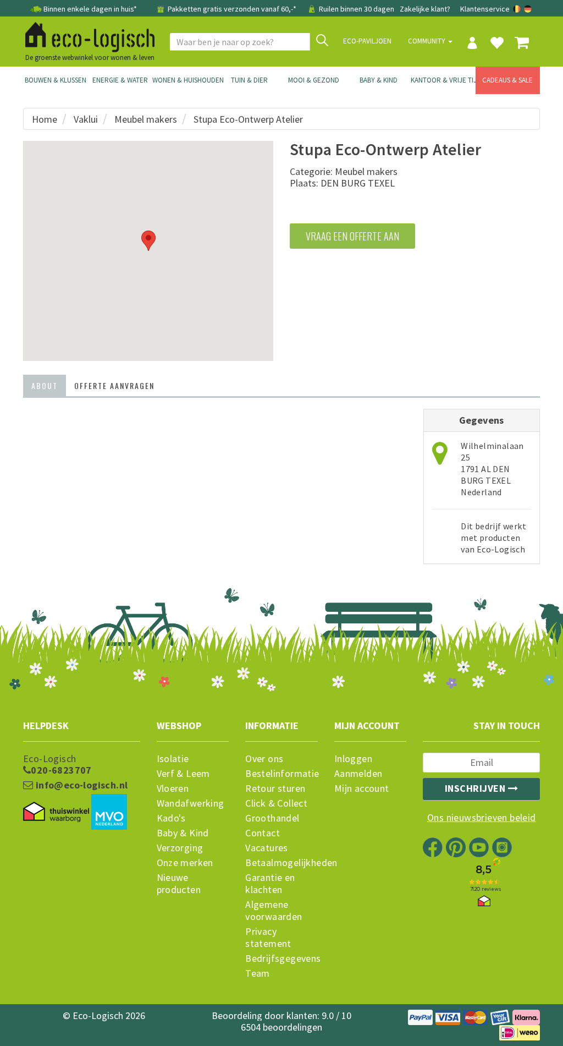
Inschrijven (476, 788)
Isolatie (173, 759)
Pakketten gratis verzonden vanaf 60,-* (232, 9)
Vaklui (86, 119)
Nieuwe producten (179, 884)
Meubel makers (145, 119)
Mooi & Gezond (313, 80)
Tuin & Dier (249, 80)
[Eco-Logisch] (85, 35)
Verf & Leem (183, 774)
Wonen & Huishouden (184, 80)
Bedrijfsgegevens (281, 958)
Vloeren (173, 788)
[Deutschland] (528, 9)
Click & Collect (276, 803)
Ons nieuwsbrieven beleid (481, 818)
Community (427, 41)
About (44, 385)
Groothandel (272, 818)
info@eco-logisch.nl (80, 785)
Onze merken (185, 863)
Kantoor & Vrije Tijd (443, 80)
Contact (262, 833)
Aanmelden (358, 774)
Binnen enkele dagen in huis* (90, 9)
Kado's (171, 818)
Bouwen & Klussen (55, 80)
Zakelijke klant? (425, 9)
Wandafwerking (190, 803)
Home (44, 119)
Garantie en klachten (270, 884)
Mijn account (361, 788)
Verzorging (180, 848)
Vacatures (266, 848)
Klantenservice (485, 9)
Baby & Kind (379, 80)
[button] (148, 240)
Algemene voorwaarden (273, 911)
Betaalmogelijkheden (281, 863)
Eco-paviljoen (367, 41)
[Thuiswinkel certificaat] (56, 811)
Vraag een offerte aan (352, 236)
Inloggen (353, 759)
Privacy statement (268, 937)
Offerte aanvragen (114, 385)
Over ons (264, 759)
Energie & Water (120, 80)
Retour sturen (275, 788)
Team (257, 973)
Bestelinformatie (281, 774)
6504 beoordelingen (281, 1027)
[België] (517, 9)
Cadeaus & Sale (507, 80)
